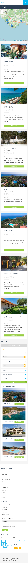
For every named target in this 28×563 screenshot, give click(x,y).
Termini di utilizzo (5, 514)
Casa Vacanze (5, 490)
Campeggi (4, 481)
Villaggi (3, 497)
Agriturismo (4, 474)
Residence (4, 495)
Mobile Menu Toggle (25, 2)
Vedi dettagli (14, 82)
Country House (5, 487)
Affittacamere (5, 472)
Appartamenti (5, 476)
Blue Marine (7, 403)
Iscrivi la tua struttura (6, 504)
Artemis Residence (9, 456)
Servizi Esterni (6, 378)
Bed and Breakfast (6, 479)
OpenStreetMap (20, 40)
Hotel (3, 492)
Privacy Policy (5, 507)
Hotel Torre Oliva (8, 421)
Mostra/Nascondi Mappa (14, 345)
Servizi (4, 370)
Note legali (4, 512)
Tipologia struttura (7, 361)
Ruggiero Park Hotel (9, 438)
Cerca (12, 382)
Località (4, 353)
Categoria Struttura (7, 374)
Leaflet (15, 40)
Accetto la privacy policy (9, 526)
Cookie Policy (5, 509)
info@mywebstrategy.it (19, 540)
